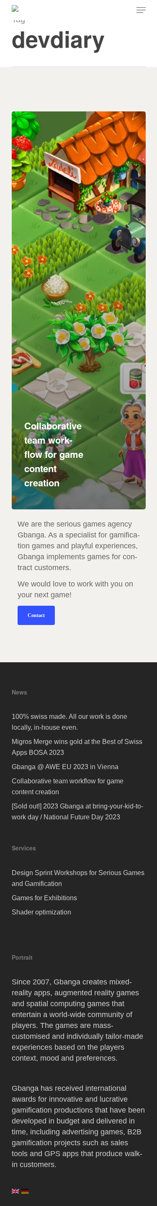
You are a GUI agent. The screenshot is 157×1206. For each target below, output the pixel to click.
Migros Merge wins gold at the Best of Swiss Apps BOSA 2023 (77, 747)
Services (24, 848)
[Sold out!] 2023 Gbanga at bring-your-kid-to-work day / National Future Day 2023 (77, 812)
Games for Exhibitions (44, 897)
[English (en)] (15, 1194)
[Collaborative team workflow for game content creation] (79, 310)
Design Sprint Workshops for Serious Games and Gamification (78, 878)
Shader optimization (41, 912)
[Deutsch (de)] (25, 1194)
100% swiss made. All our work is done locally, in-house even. (69, 722)
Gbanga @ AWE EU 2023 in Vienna (65, 766)
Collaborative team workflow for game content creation (68, 786)
